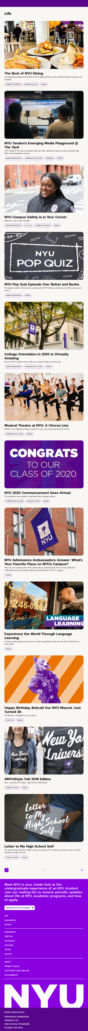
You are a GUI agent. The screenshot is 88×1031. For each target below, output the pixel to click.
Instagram (9, 932)
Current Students (13, 84)
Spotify (8, 954)
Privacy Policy (12, 966)
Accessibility (11, 975)
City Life (28, 225)
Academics (10, 920)
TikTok (7, 949)
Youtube (8, 945)
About (7, 962)
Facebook (9, 941)
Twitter (8, 936)
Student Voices (33, 501)
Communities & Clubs (33, 158)
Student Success (13, 1028)
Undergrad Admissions (16, 1017)
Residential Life (30, 84)
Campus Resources (13, 158)
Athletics (10, 720)
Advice (8, 924)
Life (6, 916)
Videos (43, 84)
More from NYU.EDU (14, 1012)
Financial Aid (11, 1020)
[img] (44, 45)
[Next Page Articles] (82, 870)
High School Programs (16, 1024)
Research (50, 158)
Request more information (18, 907)
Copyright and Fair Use (16, 970)
